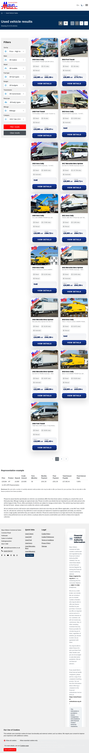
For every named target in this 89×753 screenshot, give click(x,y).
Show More (29, 555)
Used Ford (28, 540)
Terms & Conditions (48, 540)
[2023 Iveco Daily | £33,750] (74, 99)
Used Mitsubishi (30, 551)
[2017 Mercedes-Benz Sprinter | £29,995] (74, 151)
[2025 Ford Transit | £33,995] (44, 99)
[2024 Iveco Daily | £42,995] (44, 47)
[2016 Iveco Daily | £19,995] (74, 359)
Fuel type (6, 73)
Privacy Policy (46, 543)
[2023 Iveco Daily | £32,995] (44, 151)
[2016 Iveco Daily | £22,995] (74, 307)
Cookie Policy (46, 534)
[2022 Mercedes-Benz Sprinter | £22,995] (44, 359)
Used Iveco (28, 543)
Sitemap (44, 546)
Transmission (8, 90)
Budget (6, 81)
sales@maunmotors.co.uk (12, 547)
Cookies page (24, 745)
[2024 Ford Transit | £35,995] (74, 47)
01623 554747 (8, 551)
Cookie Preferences (48, 537)
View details (44, 84)
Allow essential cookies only (28, 740)
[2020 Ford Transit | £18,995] (44, 411)
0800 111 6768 (75, 585)
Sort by (6, 47)
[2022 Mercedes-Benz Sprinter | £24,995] (74, 255)
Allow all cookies (11, 740)
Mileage (6, 107)
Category (6, 115)
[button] (15, 85)
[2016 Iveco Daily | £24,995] (44, 255)
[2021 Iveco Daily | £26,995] (74, 203)
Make (5, 56)
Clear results (15, 133)
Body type (7, 98)
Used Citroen (29, 534)
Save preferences (10, 749)
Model (5, 64)
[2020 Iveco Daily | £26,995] (44, 203)
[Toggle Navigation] (86, 5)
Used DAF (28, 537)
